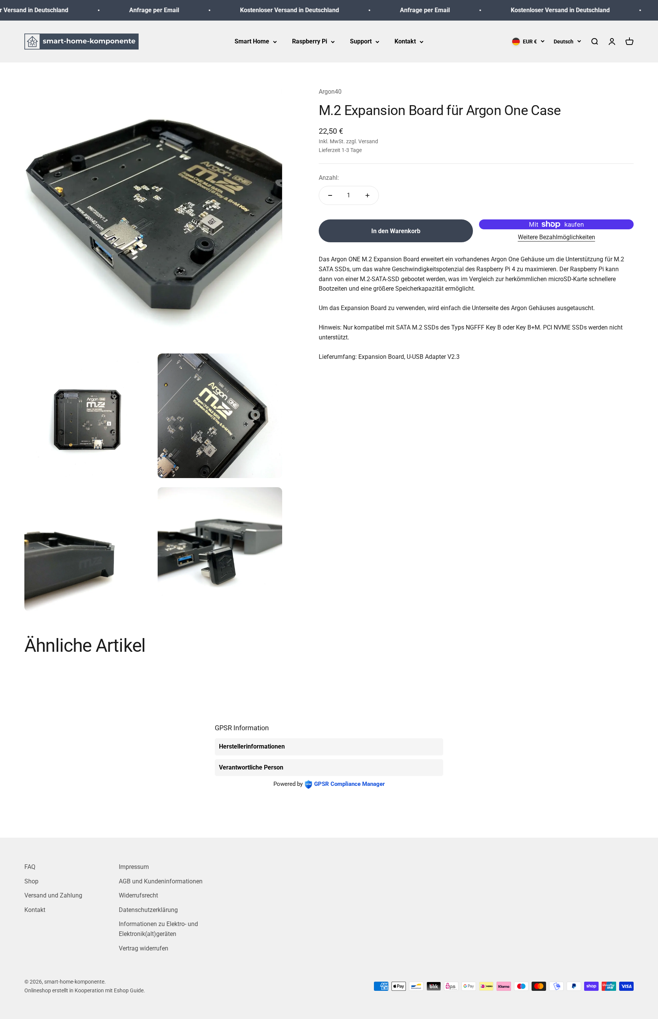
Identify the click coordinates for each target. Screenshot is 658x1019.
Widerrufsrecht (138, 895)
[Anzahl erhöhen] (367, 195)
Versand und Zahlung (53, 895)
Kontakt (405, 41)
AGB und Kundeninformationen (161, 881)
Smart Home (252, 41)
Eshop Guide (129, 990)
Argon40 (330, 91)
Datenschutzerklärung (148, 909)
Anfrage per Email (138, 10)
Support (361, 41)
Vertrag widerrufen (143, 948)
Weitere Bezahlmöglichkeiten (556, 237)
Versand (368, 141)
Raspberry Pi (309, 41)
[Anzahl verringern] (330, 195)
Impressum (134, 866)
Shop (31, 881)
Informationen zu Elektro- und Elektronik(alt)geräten (158, 928)
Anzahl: (329, 177)
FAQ (29, 866)
